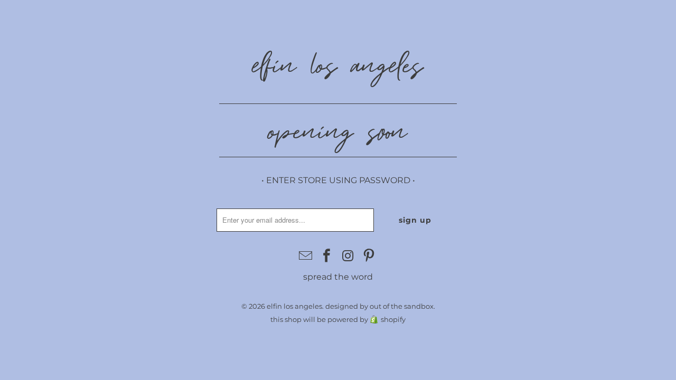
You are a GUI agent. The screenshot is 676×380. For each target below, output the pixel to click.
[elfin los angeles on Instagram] (348, 256)
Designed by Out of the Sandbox (379, 306)
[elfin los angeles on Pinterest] (369, 256)
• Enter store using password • (338, 180)
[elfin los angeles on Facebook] (327, 256)
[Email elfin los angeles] (306, 256)
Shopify (393, 319)
